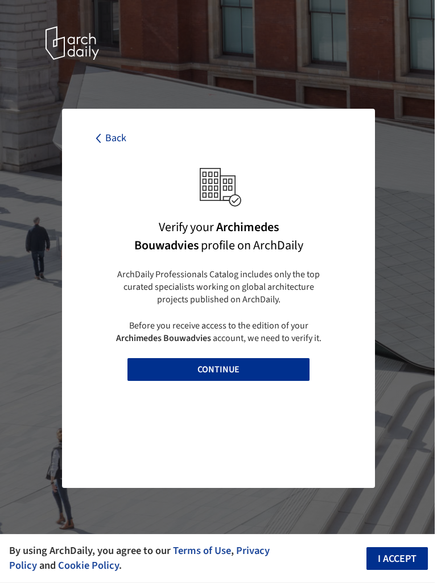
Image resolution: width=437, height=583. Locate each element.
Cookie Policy (88, 565)
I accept (397, 559)
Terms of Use (202, 550)
